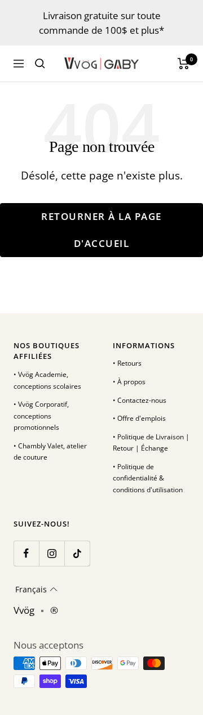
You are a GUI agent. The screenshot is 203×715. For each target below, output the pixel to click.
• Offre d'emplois (139, 418)
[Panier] (183, 63)
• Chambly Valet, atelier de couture (50, 451)
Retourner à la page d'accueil (101, 230)
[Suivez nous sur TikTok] (77, 553)
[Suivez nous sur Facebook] (26, 553)
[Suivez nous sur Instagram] (51, 553)
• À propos (129, 381)
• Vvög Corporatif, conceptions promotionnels (41, 415)
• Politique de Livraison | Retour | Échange (151, 442)
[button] (36, 589)
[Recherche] (40, 64)
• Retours (127, 363)
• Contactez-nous (139, 400)
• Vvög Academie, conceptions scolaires (47, 380)
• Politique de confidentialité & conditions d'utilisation (148, 478)
